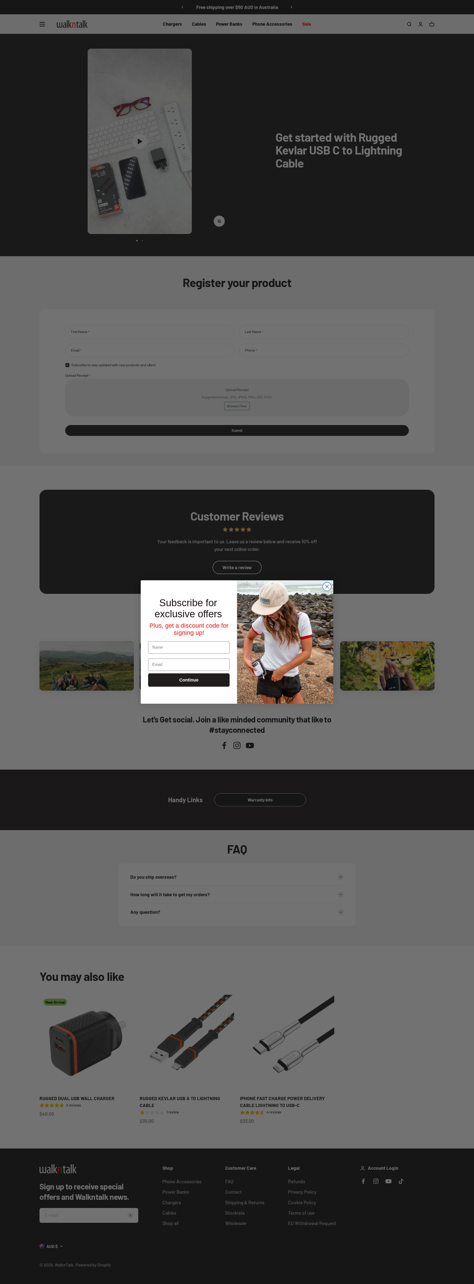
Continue (188, 680)
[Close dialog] (327, 586)
